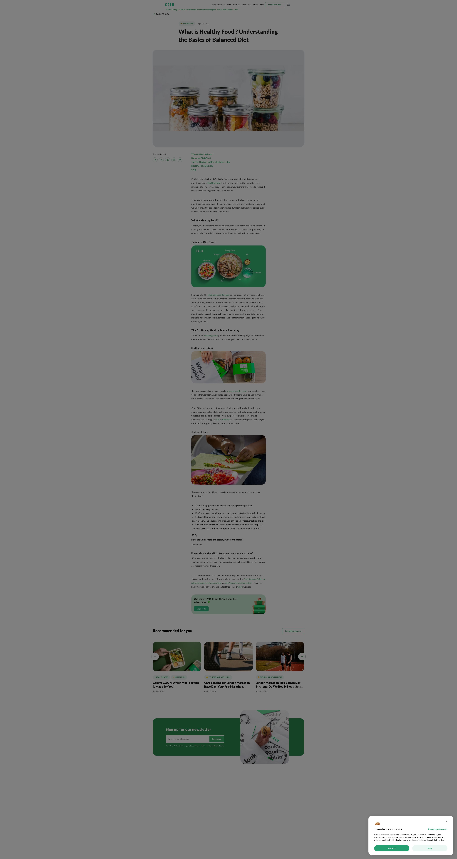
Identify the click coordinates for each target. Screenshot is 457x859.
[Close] (446, 821)
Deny (429, 848)
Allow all (391, 848)
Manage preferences (437, 829)
